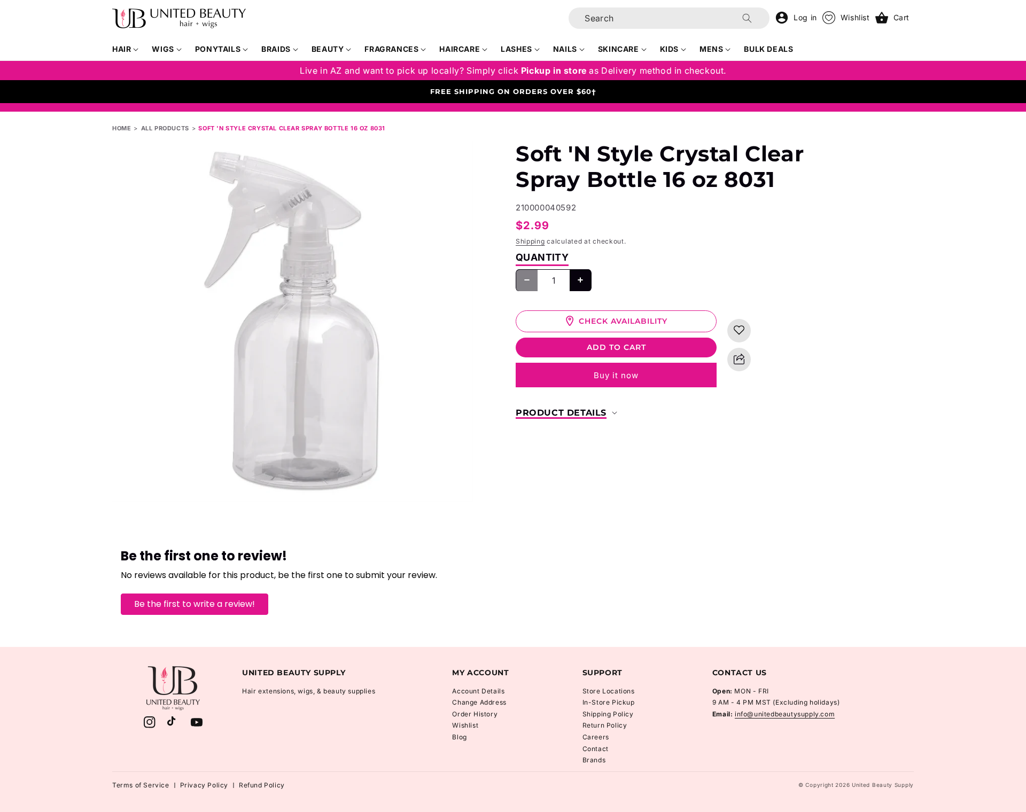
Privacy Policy (204, 785)
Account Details (478, 691)
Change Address (479, 702)
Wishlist (465, 725)
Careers (595, 737)
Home (121, 128)
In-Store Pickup (608, 702)
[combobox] (669, 18)
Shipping (530, 241)
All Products (165, 128)
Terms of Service (140, 785)
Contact (595, 749)
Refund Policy (262, 785)
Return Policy (604, 725)
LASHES (516, 48)
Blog (459, 737)
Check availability (623, 320)
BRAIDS (276, 48)
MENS (711, 48)
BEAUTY (328, 48)
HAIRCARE (459, 48)
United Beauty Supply (883, 785)
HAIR (121, 48)
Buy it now (616, 375)
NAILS (565, 48)
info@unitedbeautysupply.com (785, 714)
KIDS (669, 48)
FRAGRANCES (391, 48)
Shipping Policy (608, 714)
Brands (594, 760)
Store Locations (608, 691)
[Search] (747, 18)
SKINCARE (618, 48)
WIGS (163, 48)
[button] (125, 49)
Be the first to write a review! (194, 604)
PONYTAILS (217, 48)
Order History (475, 714)
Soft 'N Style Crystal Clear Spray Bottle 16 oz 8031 (291, 128)
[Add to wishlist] (739, 330)
